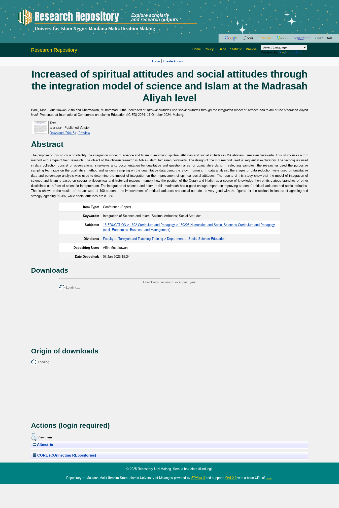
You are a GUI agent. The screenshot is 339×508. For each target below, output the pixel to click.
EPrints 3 (198, 478)
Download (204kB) (63, 133)
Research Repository (54, 50)
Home (196, 49)
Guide (222, 49)
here (269, 477)
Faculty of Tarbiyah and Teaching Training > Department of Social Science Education (164, 239)
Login (156, 61)
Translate (294, 52)
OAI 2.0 (231, 478)
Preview (84, 133)
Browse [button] (251, 49)
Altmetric (44, 445)
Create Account (174, 61)
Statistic (236, 49)
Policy (209, 49)
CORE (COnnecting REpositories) (66, 455)
